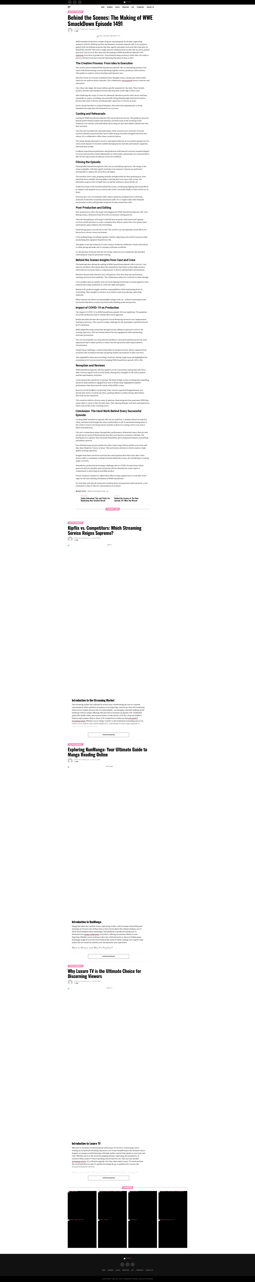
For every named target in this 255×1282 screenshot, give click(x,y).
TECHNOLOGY (140, 7)
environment (127, 80)
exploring (79, 55)
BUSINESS (110, 7)
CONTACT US (150, 7)
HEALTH (117, 7)
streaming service (79, 1161)
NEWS (102, 7)
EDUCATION (125, 7)
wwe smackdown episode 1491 (98, 491)
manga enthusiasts (91, 934)
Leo (77, 31)
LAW (132, 7)
